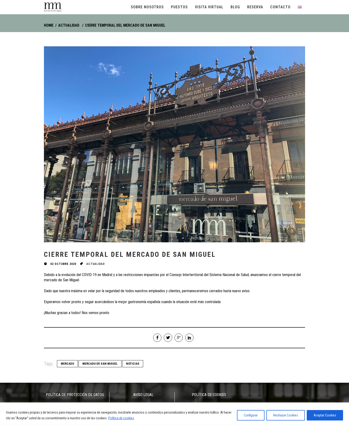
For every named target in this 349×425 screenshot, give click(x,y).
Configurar (251, 415)
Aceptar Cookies (325, 415)
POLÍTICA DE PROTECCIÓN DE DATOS (75, 394)
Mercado (67, 363)
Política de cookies (121, 418)
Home (48, 25)
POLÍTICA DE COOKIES (209, 394)
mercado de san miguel (100, 363)
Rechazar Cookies (285, 415)
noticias (132, 363)
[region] (174, 413)
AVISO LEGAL (143, 394)
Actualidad (68, 25)
